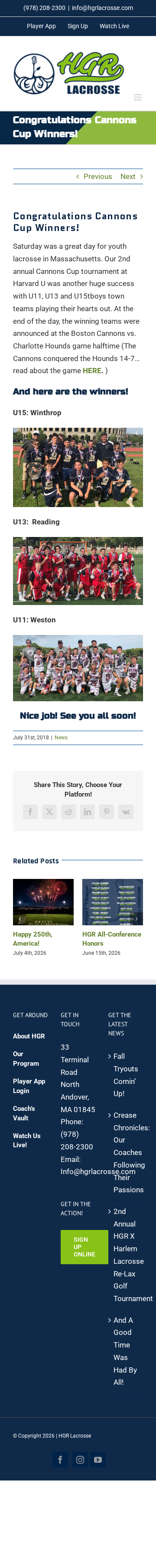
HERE (92, 370)
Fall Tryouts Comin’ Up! (126, 1073)
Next (128, 176)
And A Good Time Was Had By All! (125, 1349)
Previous (98, 176)
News (61, 738)
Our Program (26, 1056)
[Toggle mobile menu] (138, 97)
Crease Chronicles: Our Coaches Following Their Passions (126, 1150)
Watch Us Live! (27, 1138)
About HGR (29, 1034)
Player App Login (29, 1084)
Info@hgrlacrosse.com (98, 1169)
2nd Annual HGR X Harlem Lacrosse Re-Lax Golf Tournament (126, 1253)
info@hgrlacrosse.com (102, 7)
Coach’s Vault (24, 1111)
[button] (19, 917)
